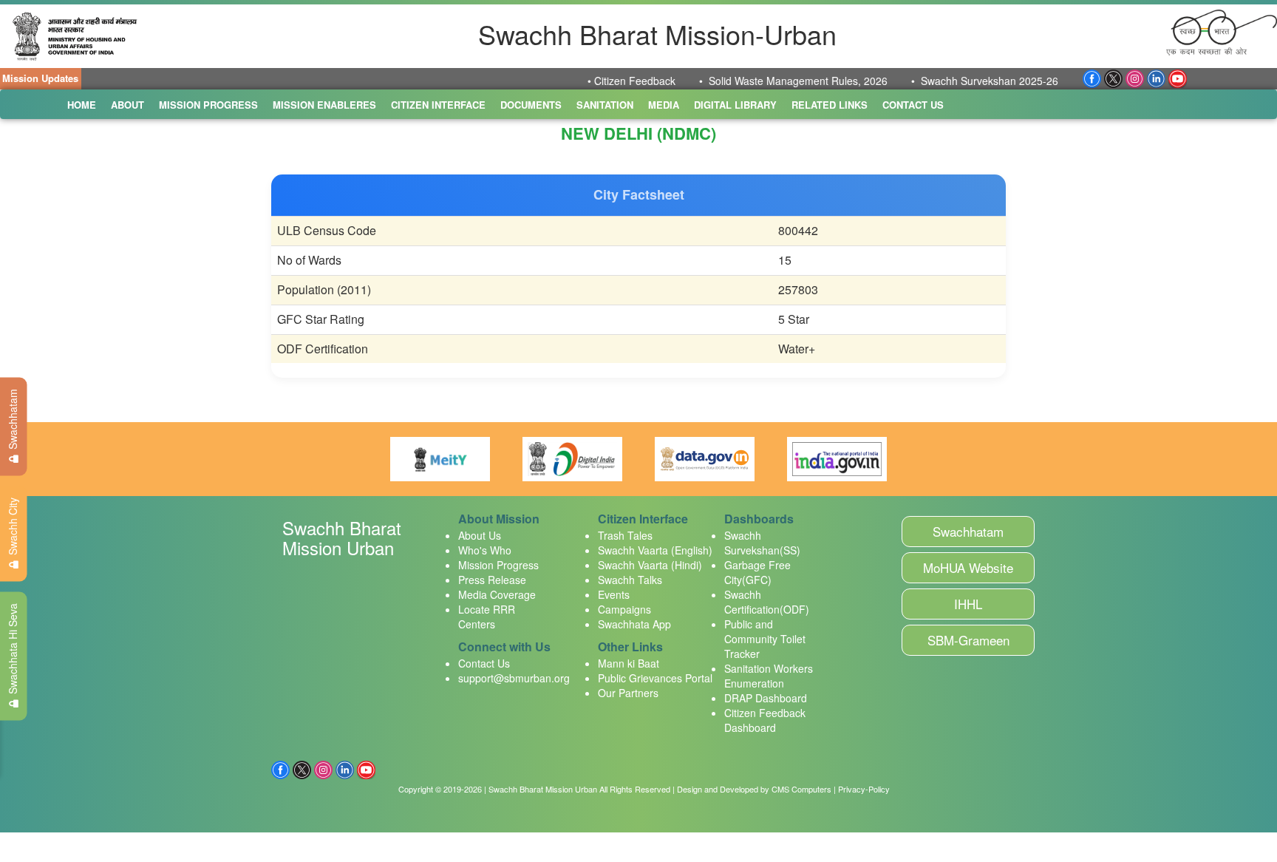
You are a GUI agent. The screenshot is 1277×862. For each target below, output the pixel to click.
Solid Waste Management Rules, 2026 (756, 80)
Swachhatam (968, 531)
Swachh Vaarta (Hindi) (650, 564)
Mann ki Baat (628, 663)
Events (614, 594)
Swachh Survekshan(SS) (762, 542)
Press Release (492, 579)
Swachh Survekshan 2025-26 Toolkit (964, 80)
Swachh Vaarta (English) (655, 550)
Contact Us (484, 663)
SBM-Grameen (968, 640)
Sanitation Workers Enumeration (768, 675)
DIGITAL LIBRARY (735, 105)
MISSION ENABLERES (324, 105)
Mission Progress (498, 564)
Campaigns (624, 609)
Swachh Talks (630, 579)
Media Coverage (497, 594)
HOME (81, 105)
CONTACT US (913, 105)
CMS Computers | (804, 789)
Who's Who (484, 550)
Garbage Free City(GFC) (757, 572)
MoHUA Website (968, 567)
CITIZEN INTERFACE (438, 105)
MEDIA (663, 105)
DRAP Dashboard (765, 697)
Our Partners (628, 692)
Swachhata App (634, 624)
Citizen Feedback (593, 80)
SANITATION (604, 105)
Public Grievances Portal (655, 678)
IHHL (968, 603)
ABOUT (127, 105)
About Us (479, 535)
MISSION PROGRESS (208, 105)
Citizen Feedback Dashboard (765, 720)
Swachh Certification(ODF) (766, 602)
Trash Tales (625, 535)
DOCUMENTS (531, 105)
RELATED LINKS (829, 105)
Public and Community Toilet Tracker (765, 639)
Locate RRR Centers (486, 616)
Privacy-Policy (864, 789)
